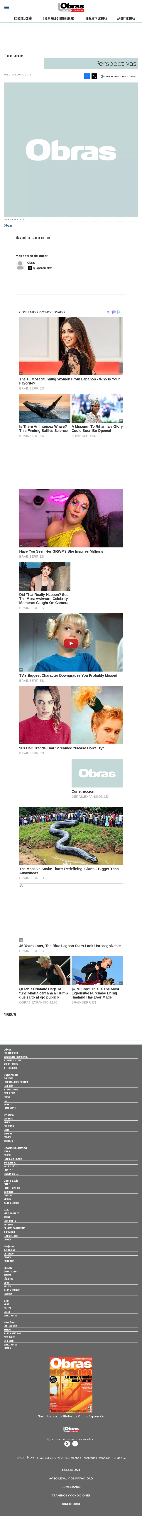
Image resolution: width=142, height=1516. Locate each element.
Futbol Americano (13, 1158)
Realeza (7, 1275)
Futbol (7, 1151)
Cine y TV (8, 1195)
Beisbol (7, 1155)
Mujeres (8, 1104)
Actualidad (9, 1249)
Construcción (23, 18)
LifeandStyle (10, 1108)
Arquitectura (126, 18)
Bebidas (7, 1329)
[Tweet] (94, 76)
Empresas (8, 1078)
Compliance (71, 1487)
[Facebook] (87, 76)
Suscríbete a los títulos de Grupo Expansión (71, 1416)
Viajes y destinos (12, 1333)
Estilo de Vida (10, 1344)
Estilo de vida (10, 1315)
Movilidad (8, 1224)
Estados (8, 1133)
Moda (6, 1282)
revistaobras (67, 1443)
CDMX (6, 1129)
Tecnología (9, 1093)
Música (7, 1199)
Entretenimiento (12, 1187)
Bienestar (8, 1340)
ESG (5, 1100)
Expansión (11, 1075)
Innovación (9, 1232)
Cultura (8, 1293)
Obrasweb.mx (75, 1443)
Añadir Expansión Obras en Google (120, 76)
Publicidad (71, 1470)
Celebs (7, 1311)
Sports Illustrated (15, 1148)
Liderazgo (8, 1253)
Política (9, 1115)
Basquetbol (10, 1162)
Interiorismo (10, 1067)
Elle (6, 1300)
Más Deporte (10, 1166)
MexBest (10, 1322)
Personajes (9, 1337)
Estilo (7, 1184)
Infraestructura (96, 18)
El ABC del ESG (11, 1235)
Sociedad (8, 1141)
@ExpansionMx (42, 268)
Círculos (8, 1278)
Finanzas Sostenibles (14, 1228)
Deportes (8, 1191)
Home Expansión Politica (16, 1082)
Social (7, 1217)
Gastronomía (10, 1325)
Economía (8, 1085)
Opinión (7, 1137)
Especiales (9, 1261)
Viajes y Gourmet (12, 1202)
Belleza (7, 1286)
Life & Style (11, 1180)
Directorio (71, 1504)
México (7, 1122)
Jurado (7, 1348)
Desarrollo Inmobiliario (58, 18)
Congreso (9, 1126)
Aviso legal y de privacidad (71, 1478)
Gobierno (8, 1118)
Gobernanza (10, 1220)
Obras (31, 262)
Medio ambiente (11, 1213)
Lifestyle (8, 1170)
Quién (8, 1268)
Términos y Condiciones (71, 1495)
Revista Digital (11, 1173)
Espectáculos (11, 1271)
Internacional (11, 1089)
